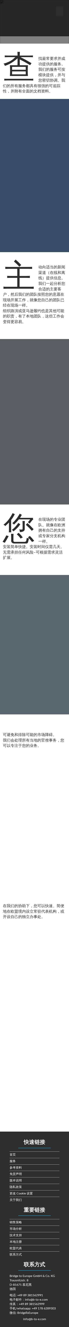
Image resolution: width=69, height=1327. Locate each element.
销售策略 (16, 1222)
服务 (13, 1161)
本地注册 (16, 1241)
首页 (13, 1154)
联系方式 (16, 1254)
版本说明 (16, 1180)
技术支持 (16, 1235)
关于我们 (16, 1200)
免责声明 (16, 1174)
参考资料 (16, 1167)
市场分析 (16, 1228)
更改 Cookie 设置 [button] (21, 1193)
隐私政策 (16, 1187)
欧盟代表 (16, 1248)
